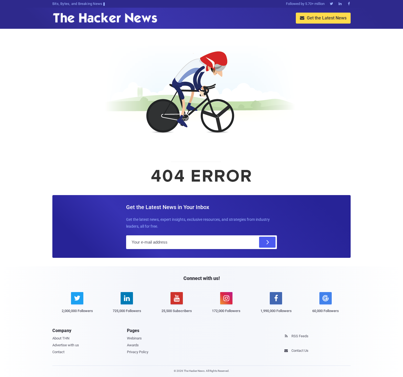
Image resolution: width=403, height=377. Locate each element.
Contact (58, 352)
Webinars (134, 338)
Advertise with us (65, 345)
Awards (133, 345)
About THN (60, 338)
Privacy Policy (137, 352)
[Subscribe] (267, 242)
